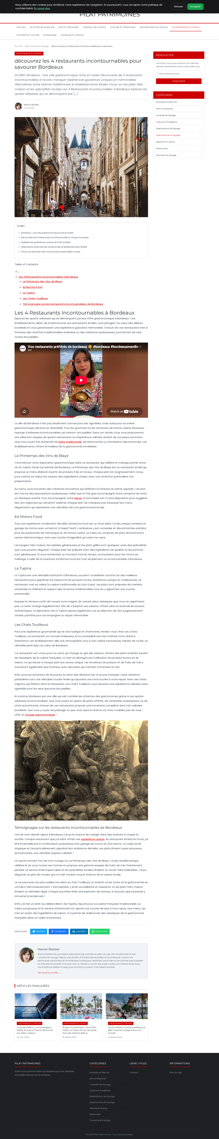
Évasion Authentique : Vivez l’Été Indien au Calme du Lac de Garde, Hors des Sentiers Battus (79, 1030)
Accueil (21, 27)
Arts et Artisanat (69, 27)
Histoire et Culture (28, 35)
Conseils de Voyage (94, 27)
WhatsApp (101, 931)
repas (78, 498)
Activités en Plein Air (42, 27)
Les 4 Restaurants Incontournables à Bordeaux (48, 277)
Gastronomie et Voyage (186, 27)
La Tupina (29, 293)
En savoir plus (42, 8)
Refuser (178, 6)
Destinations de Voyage (154, 27)
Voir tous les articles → (49, 972)
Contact (134, 1072)
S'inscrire (178, 81)
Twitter (40, 931)
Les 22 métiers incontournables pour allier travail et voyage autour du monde (127, 1030)
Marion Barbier (49, 949)
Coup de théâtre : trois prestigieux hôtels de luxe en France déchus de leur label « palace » (35, 1030)
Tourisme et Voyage (72, 35)
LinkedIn (81, 931)
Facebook (60, 931)
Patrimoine (50, 35)
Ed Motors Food (32, 287)
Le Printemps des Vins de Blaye (42, 281)
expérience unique (93, 839)
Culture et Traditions (123, 27)
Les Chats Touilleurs (35, 298)
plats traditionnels (70, 442)
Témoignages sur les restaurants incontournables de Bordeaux (63, 304)
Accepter (195, 6)
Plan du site (176, 1072)
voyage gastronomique (40, 714)
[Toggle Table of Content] (17, 272)
